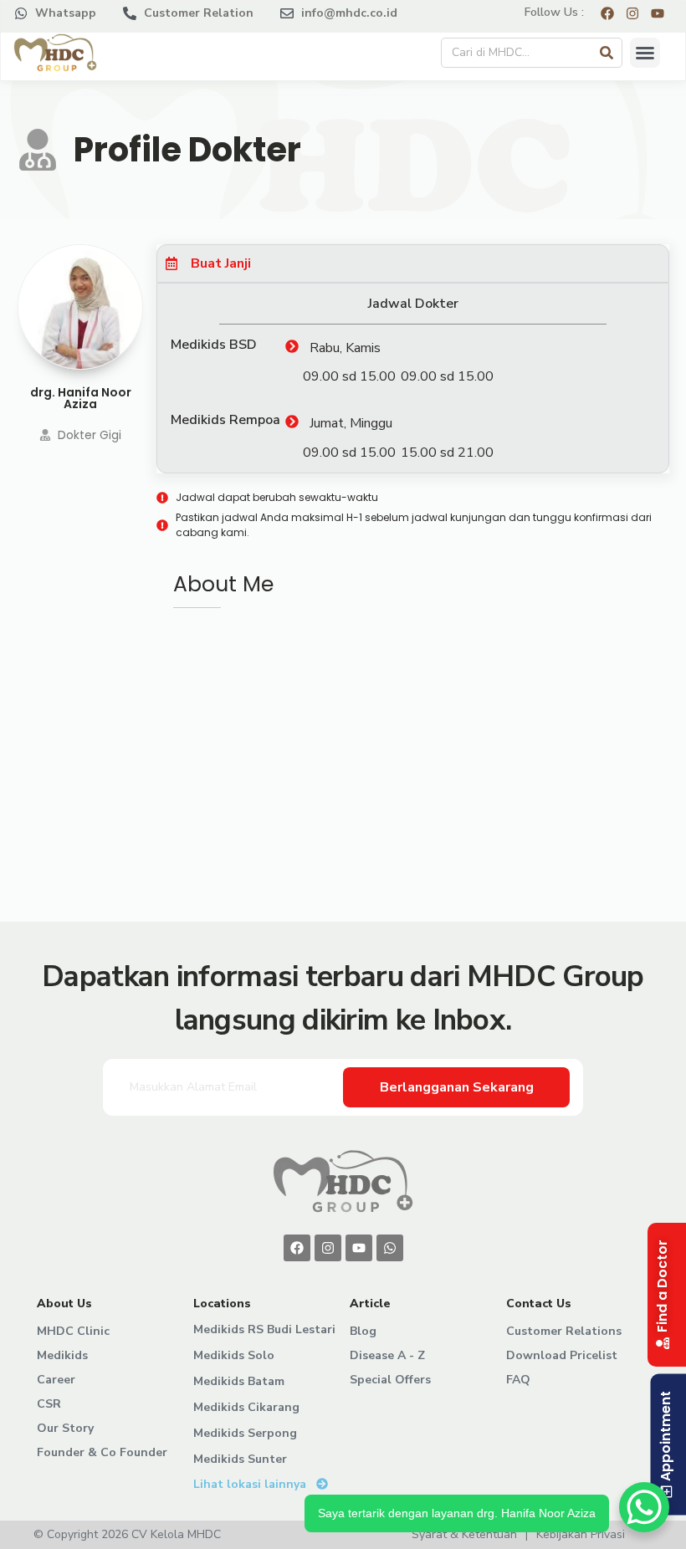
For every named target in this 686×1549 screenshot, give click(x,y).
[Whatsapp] (389, 1248)
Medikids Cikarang (246, 1407)
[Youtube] (359, 1248)
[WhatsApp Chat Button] (644, 1507)
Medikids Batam (238, 1381)
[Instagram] (328, 1248)
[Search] (606, 52)
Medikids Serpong (245, 1433)
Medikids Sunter (240, 1459)
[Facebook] (297, 1248)
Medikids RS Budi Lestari (264, 1329)
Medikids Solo (233, 1355)
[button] (645, 53)
